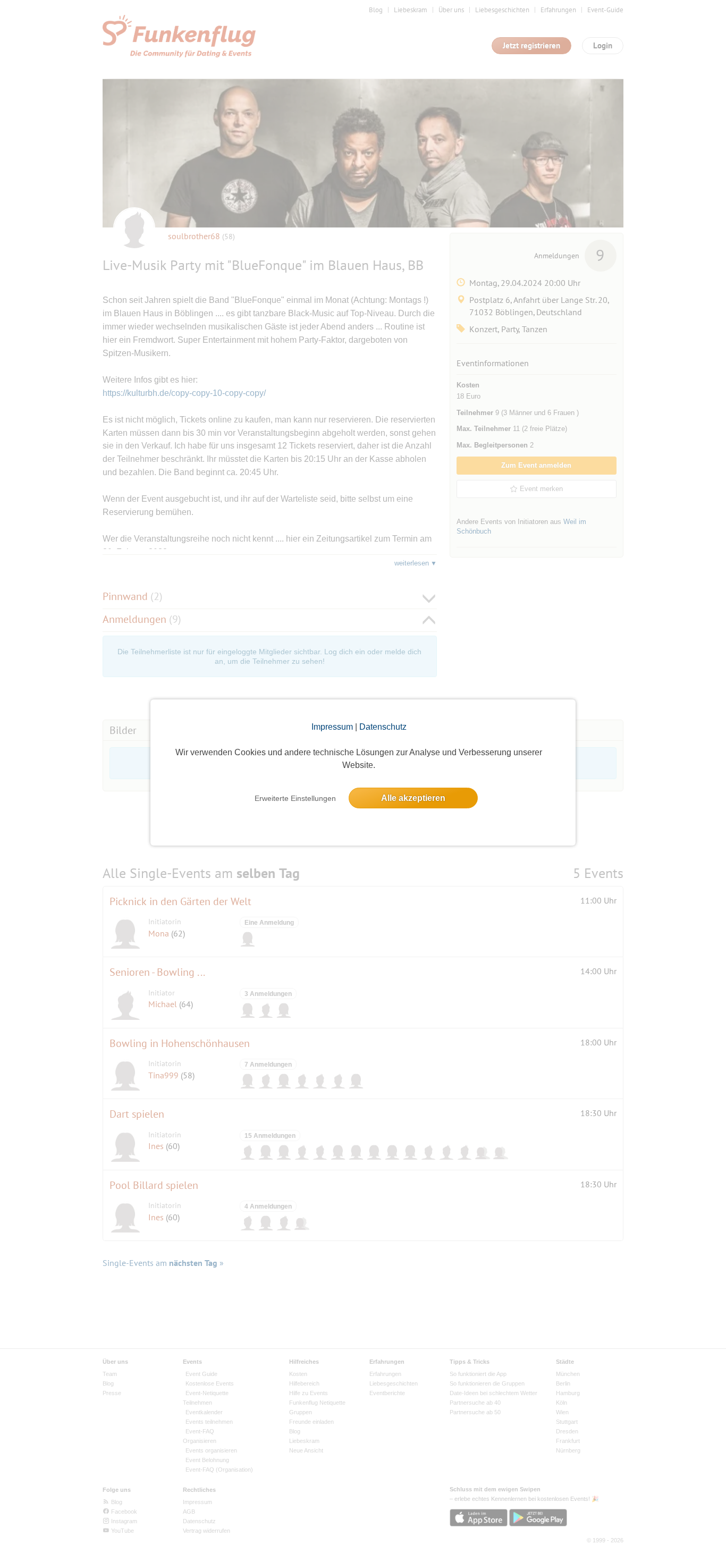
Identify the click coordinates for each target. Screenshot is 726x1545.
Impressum (332, 726)
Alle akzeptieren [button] (413, 798)
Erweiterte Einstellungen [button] (295, 798)
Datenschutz (383, 726)
